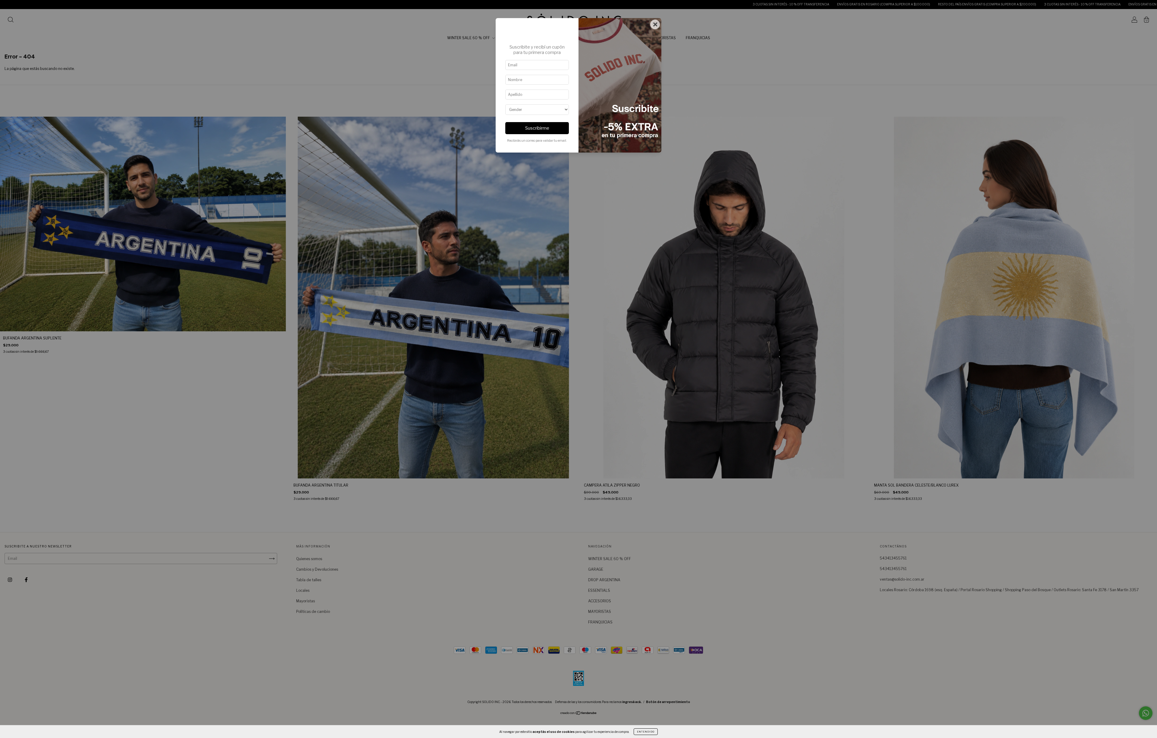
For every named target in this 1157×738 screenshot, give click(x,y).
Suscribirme (537, 128)
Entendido (645, 731)
